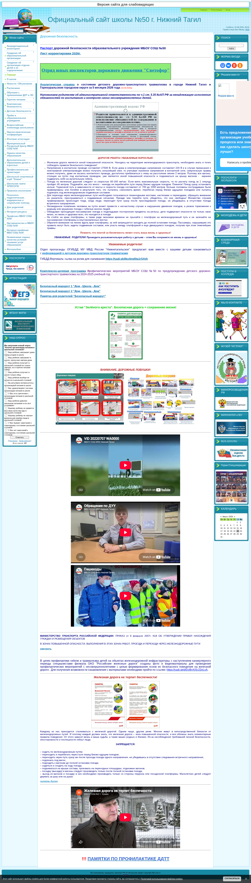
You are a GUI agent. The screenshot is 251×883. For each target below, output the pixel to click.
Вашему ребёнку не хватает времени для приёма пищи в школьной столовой (18, 417)
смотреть (46, 648)
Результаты (13, 441)
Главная (203, 10)
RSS (247, 30)
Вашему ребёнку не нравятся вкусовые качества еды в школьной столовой (19, 410)
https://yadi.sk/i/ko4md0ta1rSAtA (127, 258)
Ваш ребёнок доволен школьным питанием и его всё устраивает (17, 403)
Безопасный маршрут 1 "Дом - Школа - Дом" (70, 286)
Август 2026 (227, 517)
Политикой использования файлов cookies (162, 879)
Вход (228, 10)
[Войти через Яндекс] (234, 65)
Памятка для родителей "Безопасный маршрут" (73, 296)
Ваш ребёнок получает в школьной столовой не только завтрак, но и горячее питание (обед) (17, 366)
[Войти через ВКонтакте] (228, 65)
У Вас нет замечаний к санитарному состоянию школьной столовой (19, 432)
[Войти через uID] (222, 65)
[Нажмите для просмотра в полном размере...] (125, 151)
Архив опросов (24, 441)
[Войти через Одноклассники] (240, 65)
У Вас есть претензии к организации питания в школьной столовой (18, 395)
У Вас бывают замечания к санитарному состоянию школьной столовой (19, 425)
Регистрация (216, 10)
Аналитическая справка (57, 84)
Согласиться (232, 878)
